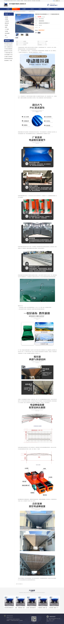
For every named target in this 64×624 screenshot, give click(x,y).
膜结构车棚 (7, 23)
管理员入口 (18, 620)
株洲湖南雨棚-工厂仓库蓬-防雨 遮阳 (8, 60)
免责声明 (15, 620)
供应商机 (10, 11)
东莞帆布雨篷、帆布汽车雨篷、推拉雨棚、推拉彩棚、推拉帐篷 (46, 607)
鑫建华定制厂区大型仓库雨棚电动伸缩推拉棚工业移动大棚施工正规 (8, 50)
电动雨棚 (14, 11)
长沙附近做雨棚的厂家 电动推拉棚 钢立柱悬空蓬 (8, 54)
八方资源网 (11, 620)
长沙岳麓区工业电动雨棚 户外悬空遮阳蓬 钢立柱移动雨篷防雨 (8, 56)
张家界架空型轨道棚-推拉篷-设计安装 (8, 58)
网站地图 (21, 620)
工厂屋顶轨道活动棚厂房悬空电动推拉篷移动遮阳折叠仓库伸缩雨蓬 (8, 52)
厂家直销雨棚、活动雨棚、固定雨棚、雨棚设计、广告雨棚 (11, 607)
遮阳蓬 (6, 27)
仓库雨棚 (6, 19)
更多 (12, 40)
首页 (7, 11)
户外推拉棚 (7, 21)
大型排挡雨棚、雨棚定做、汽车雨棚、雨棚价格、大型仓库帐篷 (24, 607)
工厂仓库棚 (7, 29)
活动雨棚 (6, 31)
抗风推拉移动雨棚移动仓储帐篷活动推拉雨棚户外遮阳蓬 (34, 607)
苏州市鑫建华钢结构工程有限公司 (11, 619)
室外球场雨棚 (7, 33)
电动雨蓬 (6, 25)
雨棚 (5, 35)
